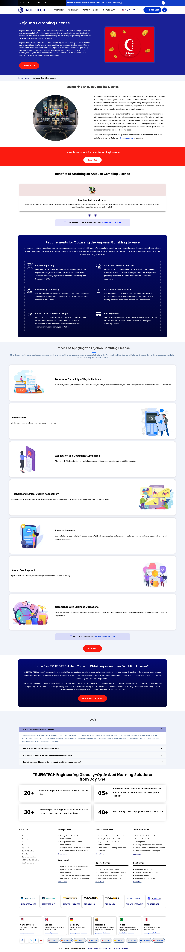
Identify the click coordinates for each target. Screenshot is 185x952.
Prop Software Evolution (105, 636)
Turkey (160, 940)
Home (20, 78)
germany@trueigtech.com (78, 933)
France (94, 940)
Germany (68, 940)
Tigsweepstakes (71, 904)
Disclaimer (103, 948)
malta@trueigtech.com (152, 933)
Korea (133, 940)
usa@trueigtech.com (27, 933)
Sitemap (125, 948)
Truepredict (48, 904)
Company (108, 9)
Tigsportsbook (134, 904)
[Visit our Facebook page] (22, 940)
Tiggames (110, 904)
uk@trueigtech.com (51, 933)
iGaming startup (126, 138)
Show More (62, 854)
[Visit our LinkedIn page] (36, 940)
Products (58, 9)
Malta (106, 940)
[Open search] (164, 10)
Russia (147, 940)
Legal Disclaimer (115, 948)
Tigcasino (89, 904)
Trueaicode (153, 904)
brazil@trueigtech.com (126, 933)
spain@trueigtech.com (102, 933)
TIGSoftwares (28, 904)
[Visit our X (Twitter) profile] (31, 940)
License (28, 78)
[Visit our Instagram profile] (26, 940)
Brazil (120, 940)
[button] (89, 215)
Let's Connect (152, 9)
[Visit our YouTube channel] (41, 940)
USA (53, 940)
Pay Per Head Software (111, 222)
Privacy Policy (93, 948)
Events (85, 9)
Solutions (72, 9)
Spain (80, 940)
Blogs (96, 9)
